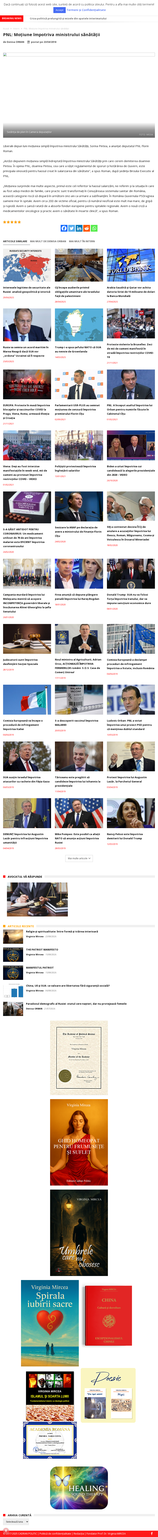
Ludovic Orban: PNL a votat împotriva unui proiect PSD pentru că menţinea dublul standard (129, 725)
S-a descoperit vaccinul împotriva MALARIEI (76, 723)
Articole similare (15, 241)
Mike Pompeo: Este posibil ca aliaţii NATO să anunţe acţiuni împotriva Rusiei (77, 838)
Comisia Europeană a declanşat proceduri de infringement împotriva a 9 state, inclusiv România (130, 664)
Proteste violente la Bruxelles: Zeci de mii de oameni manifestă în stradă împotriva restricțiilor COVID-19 (130, 351)
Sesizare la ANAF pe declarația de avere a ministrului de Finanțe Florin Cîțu (78, 532)
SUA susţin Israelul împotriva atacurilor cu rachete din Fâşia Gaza (26, 779)
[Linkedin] (79, 228)
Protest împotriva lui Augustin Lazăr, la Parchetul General (127, 779)
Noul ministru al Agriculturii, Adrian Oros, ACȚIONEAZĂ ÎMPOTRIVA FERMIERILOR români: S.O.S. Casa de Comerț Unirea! (78, 666)
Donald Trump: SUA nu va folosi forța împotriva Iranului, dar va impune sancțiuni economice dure (129, 599)
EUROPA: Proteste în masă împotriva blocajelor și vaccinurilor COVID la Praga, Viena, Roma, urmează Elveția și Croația (26, 412)
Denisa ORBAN (15, 42)
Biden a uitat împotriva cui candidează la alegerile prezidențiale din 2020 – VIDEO (131, 470)
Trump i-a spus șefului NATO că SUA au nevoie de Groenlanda (78, 349)
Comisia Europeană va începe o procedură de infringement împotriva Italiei (23, 725)
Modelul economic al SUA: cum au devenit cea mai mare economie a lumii (76, 18)
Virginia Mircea (35, 936)
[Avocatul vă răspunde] (37, 899)
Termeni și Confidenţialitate (86, 10)
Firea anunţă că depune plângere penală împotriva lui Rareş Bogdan (77, 597)
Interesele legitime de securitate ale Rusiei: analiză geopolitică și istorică (26, 289)
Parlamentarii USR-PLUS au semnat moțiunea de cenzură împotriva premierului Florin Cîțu (77, 409)
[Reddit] (86, 228)
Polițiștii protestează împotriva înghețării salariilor (75, 468)
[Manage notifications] (6, 1531)
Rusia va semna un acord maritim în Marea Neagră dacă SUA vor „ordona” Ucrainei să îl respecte (26, 351)
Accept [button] (59, 10)
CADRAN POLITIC (27, 1533)
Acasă (6, 28)
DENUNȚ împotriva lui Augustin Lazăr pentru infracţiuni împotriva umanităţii (25, 838)
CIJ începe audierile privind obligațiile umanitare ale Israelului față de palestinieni (77, 292)
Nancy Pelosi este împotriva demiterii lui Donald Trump (125, 836)
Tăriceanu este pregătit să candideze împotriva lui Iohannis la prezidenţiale (77, 781)
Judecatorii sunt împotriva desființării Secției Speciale (20, 662)
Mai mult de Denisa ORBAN (48, 241)
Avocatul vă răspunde (25, 876)
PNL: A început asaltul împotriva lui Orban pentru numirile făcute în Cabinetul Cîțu (129, 409)
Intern (16, 28)
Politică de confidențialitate (55, 1533)
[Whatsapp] (94, 228)
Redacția (79, 1533)
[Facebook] (64, 228)
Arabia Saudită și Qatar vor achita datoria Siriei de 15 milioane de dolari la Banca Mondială (131, 292)
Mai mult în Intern (82, 241)
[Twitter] (71, 228)
